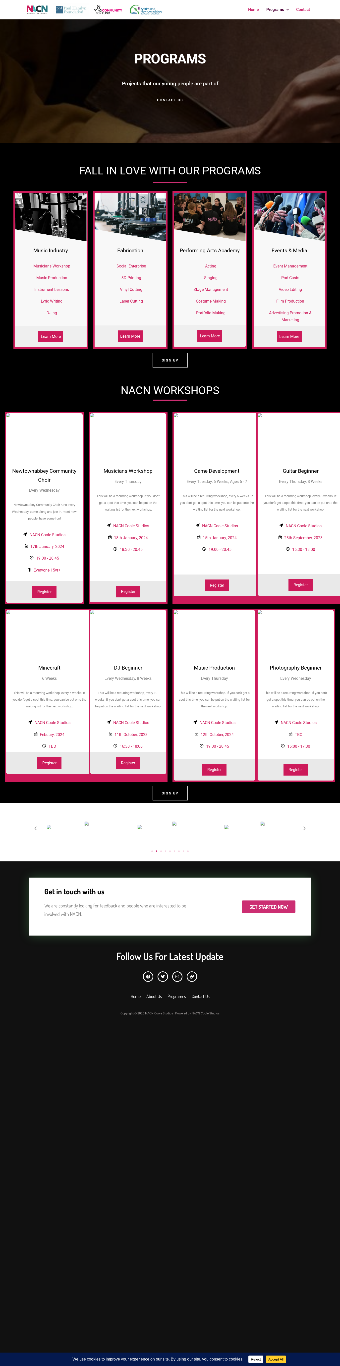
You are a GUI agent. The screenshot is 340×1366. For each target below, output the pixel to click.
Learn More (51, 336)
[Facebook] (148, 976)
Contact (303, 9)
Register (44, 591)
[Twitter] (163, 976)
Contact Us (170, 100)
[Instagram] (177, 976)
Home (253, 9)
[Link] (192, 976)
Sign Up (170, 360)
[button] (277, 9)
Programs (275, 9)
